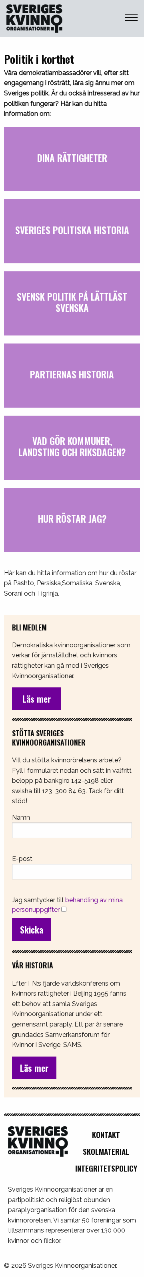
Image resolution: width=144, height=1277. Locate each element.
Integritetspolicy (106, 1168)
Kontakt (106, 1134)
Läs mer (34, 1067)
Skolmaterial (106, 1151)
